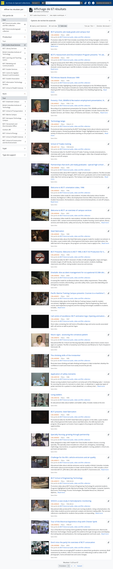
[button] (85, 3)
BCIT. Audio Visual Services (14, 45)
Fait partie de (8, 15)
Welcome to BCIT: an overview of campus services (71, 210)
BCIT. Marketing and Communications (14, 65)
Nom (5, 94)
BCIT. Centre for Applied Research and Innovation (14, 74)
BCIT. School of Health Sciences (14, 88)
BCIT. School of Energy (14, 133)
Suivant (79, 566)
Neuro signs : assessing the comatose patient (69, 335)
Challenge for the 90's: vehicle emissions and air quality (73, 457)
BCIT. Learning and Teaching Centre (14, 59)
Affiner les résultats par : (14, 9)
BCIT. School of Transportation (14, 111)
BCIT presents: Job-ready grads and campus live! (70, 32)
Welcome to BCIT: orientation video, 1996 (67, 187)
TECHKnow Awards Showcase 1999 (65, 78)
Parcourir (35, 3)
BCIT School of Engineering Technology (66, 478)
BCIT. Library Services (14, 49)
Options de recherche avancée (43, 20)
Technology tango (58, 121)
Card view (54, 26)
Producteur (7, 37)
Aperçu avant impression (39, 26)
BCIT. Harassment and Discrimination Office (14, 125)
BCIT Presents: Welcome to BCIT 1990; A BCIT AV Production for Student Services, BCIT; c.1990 (78, 252)
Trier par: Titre (88, 26)
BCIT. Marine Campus (14, 115)
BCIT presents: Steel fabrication (63, 412)
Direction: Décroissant (103, 26)
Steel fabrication (57, 231)
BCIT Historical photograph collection (14, 30)
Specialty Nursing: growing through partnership (70, 434)
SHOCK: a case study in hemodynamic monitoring (71, 501)
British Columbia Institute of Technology (14, 53)
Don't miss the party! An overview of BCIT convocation (73, 542)
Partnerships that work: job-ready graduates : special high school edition (78, 165)
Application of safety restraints (63, 374)
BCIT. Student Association (14, 79)
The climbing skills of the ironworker (65, 355)
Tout (4, 20)
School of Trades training (61, 144)
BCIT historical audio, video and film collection (14, 24)
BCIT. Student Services (14, 69)
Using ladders (56, 395)
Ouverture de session (103, 3)
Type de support (9, 155)
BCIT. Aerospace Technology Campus (14, 119)
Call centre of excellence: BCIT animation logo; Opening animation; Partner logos (78, 316)
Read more (54, 46)
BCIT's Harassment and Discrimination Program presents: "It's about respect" (78, 55)
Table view (63, 26)
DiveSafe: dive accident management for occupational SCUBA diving (78, 272)
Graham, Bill (14, 130)
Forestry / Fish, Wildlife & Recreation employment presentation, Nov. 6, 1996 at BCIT (78, 100)
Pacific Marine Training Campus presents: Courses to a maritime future (78, 293)
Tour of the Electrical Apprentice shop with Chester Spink (74, 522)
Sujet (5, 148)
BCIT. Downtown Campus (14, 102)
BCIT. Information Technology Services (14, 83)
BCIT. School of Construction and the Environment (14, 142)
